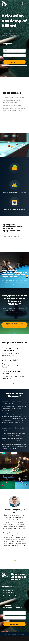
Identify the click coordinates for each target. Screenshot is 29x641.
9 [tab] (19, 248)
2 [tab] (15, 128)
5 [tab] (13, 248)
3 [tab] (10, 248)
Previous (1, 105)
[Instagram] (20, 71)
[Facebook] (8, 71)
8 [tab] (17, 248)
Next (26, 105)
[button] (14, 325)
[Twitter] (14, 71)
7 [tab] (16, 248)
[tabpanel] (14, 105)
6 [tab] (14, 248)
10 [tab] (20, 248)
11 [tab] (22, 248)
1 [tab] (14, 128)
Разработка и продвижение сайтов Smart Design (14, 638)
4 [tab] (11, 248)
